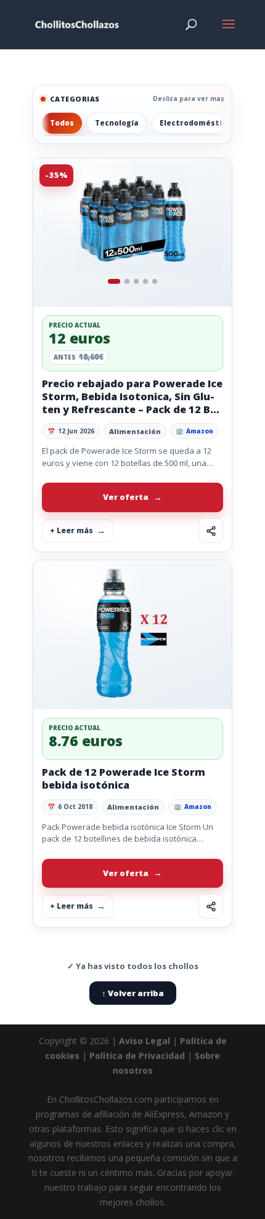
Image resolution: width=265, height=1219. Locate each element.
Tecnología (117, 122)
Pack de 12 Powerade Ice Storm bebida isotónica (123, 778)
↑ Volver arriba (133, 993)
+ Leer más (71, 530)
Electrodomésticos (197, 122)
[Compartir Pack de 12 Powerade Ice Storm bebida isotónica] (210, 906)
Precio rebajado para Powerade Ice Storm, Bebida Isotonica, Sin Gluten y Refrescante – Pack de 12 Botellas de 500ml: (132, 403)
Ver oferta (126, 496)
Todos (62, 122)
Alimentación (135, 431)
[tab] (114, 281)
